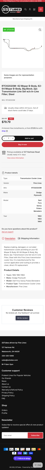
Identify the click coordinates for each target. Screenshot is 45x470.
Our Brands (6, 378)
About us (5, 384)
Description (10, 238)
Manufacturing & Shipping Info (22, 19)
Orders (4, 410)
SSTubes (18, 467)
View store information (15, 158)
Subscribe (35, 435)
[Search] (25, 9)
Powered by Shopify (29, 467)
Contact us (6, 387)
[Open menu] (40, 9)
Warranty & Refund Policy (12, 390)
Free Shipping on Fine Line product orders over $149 (22, 1)
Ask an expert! (7, 232)
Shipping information (30, 238)
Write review (22, 318)
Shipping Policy (8, 395)
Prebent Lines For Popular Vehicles (16, 375)
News (4, 381)
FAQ (3, 398)
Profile (4, 413)
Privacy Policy (7, 393)
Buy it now (22, 144)
